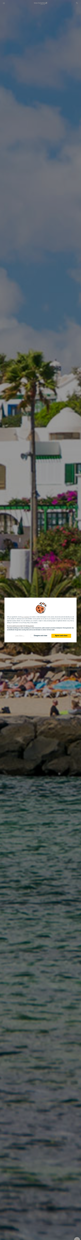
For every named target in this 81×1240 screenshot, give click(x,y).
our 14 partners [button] (25, 617)
